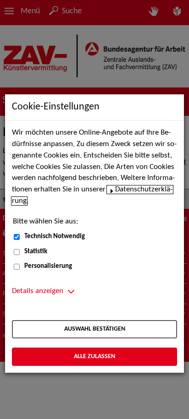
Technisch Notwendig (54, 236)
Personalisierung (48, 266)
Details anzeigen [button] (37, 291)
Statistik (35, 251)
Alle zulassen (94, 356)
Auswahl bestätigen (94, 329)
